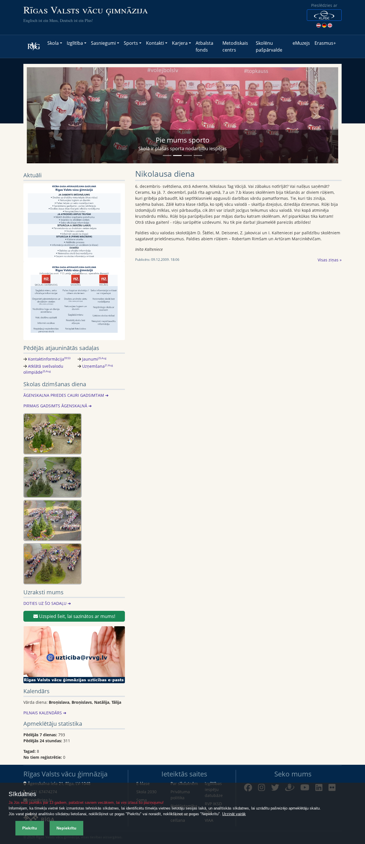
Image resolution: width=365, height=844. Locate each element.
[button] (324, 15)
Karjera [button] (180, 43)
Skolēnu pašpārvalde (269, 46)
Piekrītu (29, 828)
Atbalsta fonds (204, 46)
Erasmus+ (325, 43)
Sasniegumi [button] (103, 43)
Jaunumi (94, 359)
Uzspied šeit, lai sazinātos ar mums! (76, 616)
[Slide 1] (167, 155)
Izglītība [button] (75, 43)
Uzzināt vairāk (234, 814)
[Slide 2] (177, 155)
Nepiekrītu (66, 828)
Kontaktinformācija (49, 359)
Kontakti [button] (155, 43)
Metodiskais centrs (235, 46)
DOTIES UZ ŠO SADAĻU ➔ (47, 603)
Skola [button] (53, 43)
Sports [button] (131, 43)
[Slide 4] (198, 155)
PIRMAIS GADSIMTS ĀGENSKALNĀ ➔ (57, 405)
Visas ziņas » (330, 260)
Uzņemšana (97, 366)
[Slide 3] (187, 155)
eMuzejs (301, 43)
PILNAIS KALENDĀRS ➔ (44, 712)
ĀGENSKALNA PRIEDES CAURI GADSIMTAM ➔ (66, 395)
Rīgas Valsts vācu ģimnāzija (85, 9)
